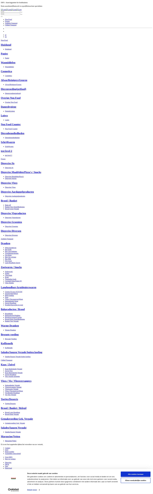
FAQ (6, 450)
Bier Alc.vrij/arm (10, 257)
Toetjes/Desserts (9, 399)
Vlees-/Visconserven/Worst (14, 299)
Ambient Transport (11, 23)
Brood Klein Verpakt (12, 414)
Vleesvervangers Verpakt (13, 387)
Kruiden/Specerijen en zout (14, 305)
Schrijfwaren (8, 142)
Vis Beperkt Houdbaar (12, 393)
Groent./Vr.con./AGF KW (13, 292)
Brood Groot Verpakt (12, 209)
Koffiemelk (7, 343)
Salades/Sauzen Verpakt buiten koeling (21, 352)
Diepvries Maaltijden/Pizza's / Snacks (21, 172)
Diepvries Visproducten (13, 213)
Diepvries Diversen (11, 231)
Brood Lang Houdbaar (12, 412)
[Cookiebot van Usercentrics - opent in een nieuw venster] (13, 489)
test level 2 (6, 151)
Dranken (5, 243)
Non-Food (8, 19)
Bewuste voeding (10, 334)
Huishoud (6, 44)
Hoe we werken (10, 459)
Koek (7, 277)
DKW (7, 464)
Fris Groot (8, 261)
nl (5, 35)
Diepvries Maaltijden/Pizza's (14, 176)
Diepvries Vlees (9, 183)
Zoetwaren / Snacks (11, 267)
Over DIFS (8, 457)
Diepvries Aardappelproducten (17, 191)
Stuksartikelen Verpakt (12, 385)
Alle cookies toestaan (135, 474)
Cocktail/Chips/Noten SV (13, 281)
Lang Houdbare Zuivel (12, 263)
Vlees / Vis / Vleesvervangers (16, 381)
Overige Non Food (11, 98)
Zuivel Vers (9, 371)
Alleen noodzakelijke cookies (135, 480)
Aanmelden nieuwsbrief (13, 453)
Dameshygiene (8, 106)
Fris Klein (8, 255)
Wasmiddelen (8, 62)
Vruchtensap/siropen (11, 253)
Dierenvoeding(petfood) (13, 89)
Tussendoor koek (10, 279)
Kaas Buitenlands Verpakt (13, 369)
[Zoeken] (21, 12)
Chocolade (8, 275)
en (6, 37)
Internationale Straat (11, 301)
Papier (4, 53)
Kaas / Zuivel (8, 364)
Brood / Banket (9, 200)
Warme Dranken (10, 325)
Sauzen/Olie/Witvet (11, 294)
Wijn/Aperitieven (10, 248)
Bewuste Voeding (11, 339)
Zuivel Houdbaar (10, 303)
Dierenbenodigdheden (12, 133)
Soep (6, 297)
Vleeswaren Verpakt (11, 389)
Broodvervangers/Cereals (13, 317)
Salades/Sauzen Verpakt (13, 427)
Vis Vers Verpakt (10, 395)
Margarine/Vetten (10, 436)
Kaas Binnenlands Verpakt (13, 373)
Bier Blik (8, 259)
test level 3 (8, 155)
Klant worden (9, 452)
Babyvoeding (9, 295)
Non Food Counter (11, 124)
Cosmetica (6, 71)
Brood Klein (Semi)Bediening (15, 319)
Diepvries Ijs (7, 163)
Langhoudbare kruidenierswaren (18, 287)
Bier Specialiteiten (11, 251)
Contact (7, 448)
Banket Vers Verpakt (12, 321)
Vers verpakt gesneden (12, 376)
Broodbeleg (9, 314)
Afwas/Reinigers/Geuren (14, 80)
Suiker (7, 273)
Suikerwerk (9, 272)
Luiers (4, 115)
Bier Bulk (8, 249)
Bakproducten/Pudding (12, 315)
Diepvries (8, 462)
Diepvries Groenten (11, 222)
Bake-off (8, 205)
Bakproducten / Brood (13, 309)
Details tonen (32, 490)
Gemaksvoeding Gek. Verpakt (17, 418)
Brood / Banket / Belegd (13, 408)
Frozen (7, 21)
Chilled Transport (10, 25)
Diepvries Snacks (10, 178)
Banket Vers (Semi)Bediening (15, 207)
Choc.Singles (9, 283)
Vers (6, 466)
